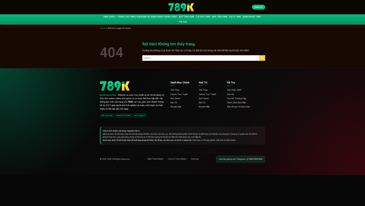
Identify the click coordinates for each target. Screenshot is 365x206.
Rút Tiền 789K (186, 17)
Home (103, 28)
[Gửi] (262, 58)
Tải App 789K (203, 17)
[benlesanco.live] (182, 7)
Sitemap (195, 159)
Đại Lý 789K (235, 17)
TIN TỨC (183, 22)
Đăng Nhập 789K (252, 17)
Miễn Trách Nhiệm (155, 159)
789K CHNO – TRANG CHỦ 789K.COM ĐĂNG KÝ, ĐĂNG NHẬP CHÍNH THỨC (140, 17)
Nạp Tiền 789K (219, 17)
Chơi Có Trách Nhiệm (177, 159)
